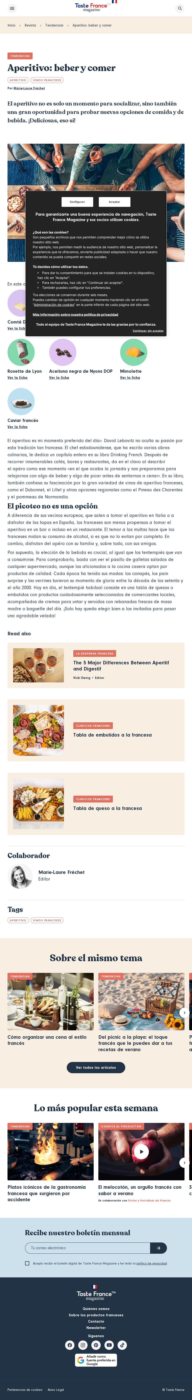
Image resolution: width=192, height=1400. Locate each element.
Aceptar (114, 201)
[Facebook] (69, 1345)
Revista (30, 25)
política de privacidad (152, 1263)
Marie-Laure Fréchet (29, 88)
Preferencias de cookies (24, 1390)
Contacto (96, 1321)
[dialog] (96, 263)
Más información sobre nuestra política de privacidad (75, 314)
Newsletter (96, 1328)
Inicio (11, 25)
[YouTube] (109, 1345)
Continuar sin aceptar (148, 330)
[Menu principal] (12, 8)
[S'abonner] (158, 1248)
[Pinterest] (96, 1345)
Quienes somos (96, 1309)
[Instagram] (83, 1345)
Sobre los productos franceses (96, 1315)
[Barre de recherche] (180, 8)
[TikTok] (122, 1345)
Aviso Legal (56, 1390)
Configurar (77, 201)
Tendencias (54, 25)
